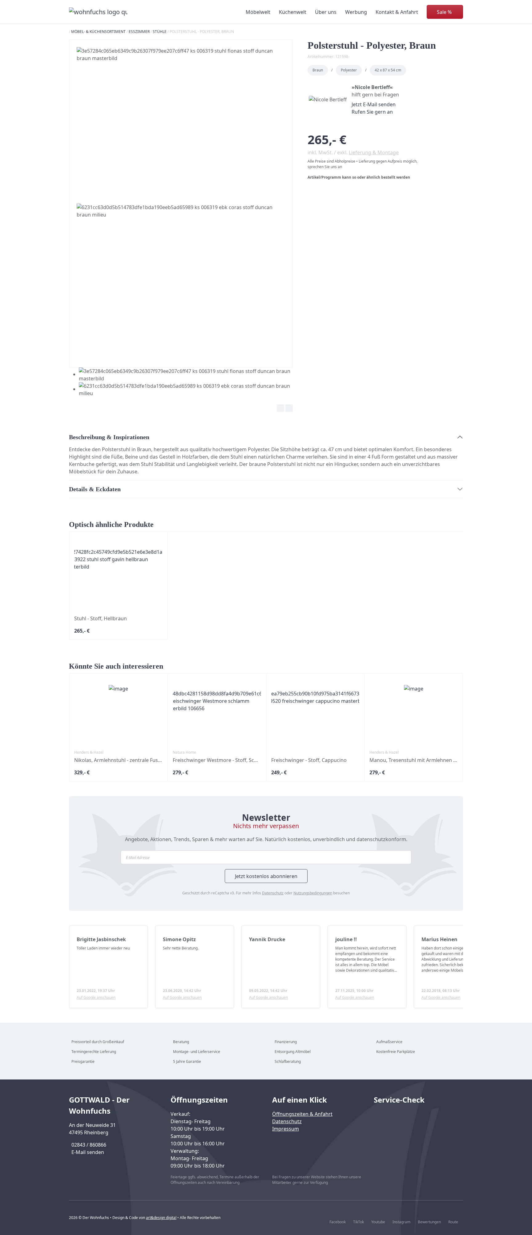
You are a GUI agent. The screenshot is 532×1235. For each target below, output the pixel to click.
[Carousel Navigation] (181, 409)
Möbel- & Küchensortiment (98, 31)
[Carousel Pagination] (181, 382)
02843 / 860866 (88, 1144)
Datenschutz (273, 893)
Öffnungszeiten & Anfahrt (302, 1114)
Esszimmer (139, 31)
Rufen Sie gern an (372, 111)
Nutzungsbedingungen (312, 893)
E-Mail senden (87, 1152)
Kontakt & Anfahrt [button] (397, 12)
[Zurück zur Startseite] (98, 12)
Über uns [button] (326, 12)
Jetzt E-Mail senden (374, 104)
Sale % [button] (444, 12)
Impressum (285, 1128)
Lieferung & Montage (374, 152)
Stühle (160, 31)
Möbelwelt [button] (258, 12)
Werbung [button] (356, 12)
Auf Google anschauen (96, 997)
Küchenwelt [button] (292, 12)
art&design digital (161, 1217)
